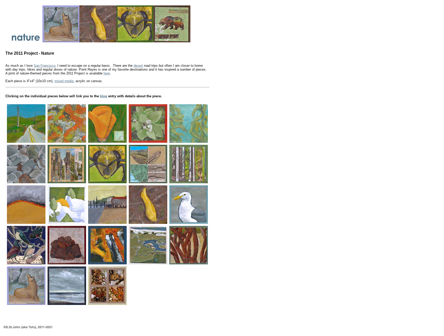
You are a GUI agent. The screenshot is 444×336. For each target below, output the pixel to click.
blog (103, 96)
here (107, 73)
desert (138, 66)
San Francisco (44, 66)
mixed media (63, 81)
